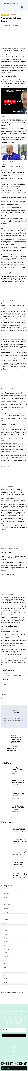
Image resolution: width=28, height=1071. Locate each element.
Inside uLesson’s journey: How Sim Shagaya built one (19, 851)
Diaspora (6, 908)
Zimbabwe (6, 986)
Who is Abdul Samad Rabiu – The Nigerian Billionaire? (18, 807)
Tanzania (6, 963)
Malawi (5, 941)
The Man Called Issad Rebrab (11, 20)
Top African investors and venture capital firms (20, 863)
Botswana (6, 897)
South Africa (7, 956)
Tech (5, 967)
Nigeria (5, 952)
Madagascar (7, 938)
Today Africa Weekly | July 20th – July (20, 874)
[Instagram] (16, 1063)
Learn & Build (7, 927)
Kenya (5, 923)
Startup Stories (7, 960)
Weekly (5, 978)
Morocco (6, 945)
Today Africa (7, 25)
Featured (6, 919)
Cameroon (6, 901)
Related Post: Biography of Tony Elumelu (12, 226)
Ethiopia (6, 915)
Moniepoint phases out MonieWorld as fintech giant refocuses (19, 829)
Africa (5, 890)
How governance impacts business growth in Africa (20, 840)
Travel (5, 971)
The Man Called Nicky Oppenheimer (18, 794)
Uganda (5, 975)
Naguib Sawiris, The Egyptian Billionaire (11, 749)
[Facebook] (7, 1063)
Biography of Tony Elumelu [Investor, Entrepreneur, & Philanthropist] (16, 740)
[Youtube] (21, 1063)
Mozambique (7, 949)
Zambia (5, 982)
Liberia (5, 934)
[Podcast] (25, 1063)
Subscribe (14, 1035)
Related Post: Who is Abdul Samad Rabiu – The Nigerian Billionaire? (13, 613)
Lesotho (5, 930)
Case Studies (7, 904)
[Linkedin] (12, 1063)
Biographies (5, 14)
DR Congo (6, 912)
